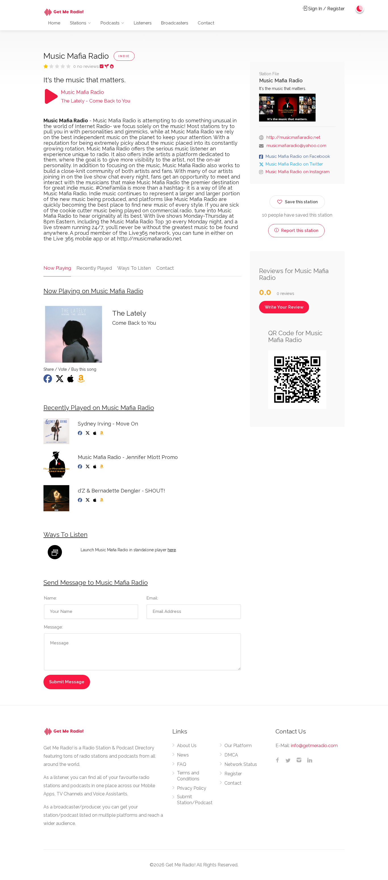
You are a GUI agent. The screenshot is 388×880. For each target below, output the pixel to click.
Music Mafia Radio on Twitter (294, 164)
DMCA (231, 755)
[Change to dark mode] (360, 8)
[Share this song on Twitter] (60, 380)
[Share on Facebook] (48, 380)
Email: (152, 598)
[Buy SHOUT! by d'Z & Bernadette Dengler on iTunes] (95, 500)
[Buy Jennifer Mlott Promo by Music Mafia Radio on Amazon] (102, 466)
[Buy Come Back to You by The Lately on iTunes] (71, 380)
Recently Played (94, 268)
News (183, 755)
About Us (187, 745)
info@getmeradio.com (314, 745)
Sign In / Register (326, 8)
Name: (50, 598)
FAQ (181, 764)
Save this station (301, 202)
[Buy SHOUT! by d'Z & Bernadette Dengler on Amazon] (102, 500)
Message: (53, 627)
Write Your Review (284, 307)
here (172, 550)
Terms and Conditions (188, 775)
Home (54, 23)
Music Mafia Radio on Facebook (298, 156)
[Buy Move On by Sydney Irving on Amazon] (102, 433)
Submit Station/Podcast (194, 799)
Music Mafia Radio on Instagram (297, 171)
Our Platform (238, 745)
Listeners (142, 23)
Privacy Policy (191, 788)
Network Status (240, 764)
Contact (206, 23)
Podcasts (110, 23)
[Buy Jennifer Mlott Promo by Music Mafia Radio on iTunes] (95, 466)
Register (233, 773)
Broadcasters (174, 23)
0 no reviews (86, 66)
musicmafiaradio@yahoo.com (296, 145)
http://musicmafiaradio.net (293, 137)
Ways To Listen (134, 268)
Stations (78, 23)
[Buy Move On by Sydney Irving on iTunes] (95, 433)
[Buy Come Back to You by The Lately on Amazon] (81, 380)
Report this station (299, 230)
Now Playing (57, 268)
